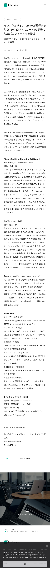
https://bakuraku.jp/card (21, 76)
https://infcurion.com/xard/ (29, 276)
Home (6, 529)
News (12, 529)
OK (25, 564)
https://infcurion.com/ (16, 415)
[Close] (47, 546)
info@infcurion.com (14, 441)
